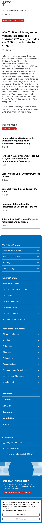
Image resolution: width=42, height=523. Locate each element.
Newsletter (8, 418)
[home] (10, 3)
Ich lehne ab (21, 515)
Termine (7, 399)
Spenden (7, 412)
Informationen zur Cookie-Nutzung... (16, 510)
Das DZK (7, 405)
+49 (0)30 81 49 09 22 (14, 448)
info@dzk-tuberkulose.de (15, 443)
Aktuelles (7, 393)
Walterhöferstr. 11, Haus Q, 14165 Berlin (19, 454)
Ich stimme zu (21, 519)
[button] (38, 3)
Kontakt (7, 424)
